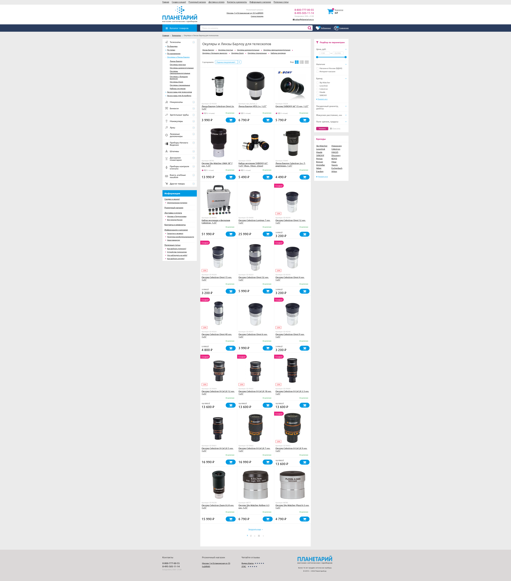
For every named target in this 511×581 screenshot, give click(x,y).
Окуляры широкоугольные (182, 68)
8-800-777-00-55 (304, 9)
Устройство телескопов (177, 252)
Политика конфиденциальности (180, 237)
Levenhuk (324, 85)
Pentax (319, 158)
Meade (322, 92)
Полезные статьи (281, 2)
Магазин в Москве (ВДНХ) (331, 68)
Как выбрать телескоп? (176, 248)
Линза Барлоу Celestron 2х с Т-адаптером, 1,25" (290, 164)
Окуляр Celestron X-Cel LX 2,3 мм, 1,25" (292, 392)
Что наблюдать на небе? (177, 255)
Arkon (334, 171)
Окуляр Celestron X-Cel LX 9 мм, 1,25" (291, 449)
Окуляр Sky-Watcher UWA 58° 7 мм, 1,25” (217, 164)
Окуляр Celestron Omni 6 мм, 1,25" (252, 335)
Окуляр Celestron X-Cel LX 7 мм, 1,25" (254, 449)
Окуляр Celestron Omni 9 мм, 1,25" (289, 335)
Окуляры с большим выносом (179, 77)
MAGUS (334, 152)
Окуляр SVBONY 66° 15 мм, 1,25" (291, 106)
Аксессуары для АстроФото (179, 95)
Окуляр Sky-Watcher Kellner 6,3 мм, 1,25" (253, 506)
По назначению (173, 53)
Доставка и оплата (216, 2)
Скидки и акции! (179, 2)
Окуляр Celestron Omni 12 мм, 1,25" (290, 221)
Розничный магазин (197, 2)
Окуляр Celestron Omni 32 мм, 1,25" (253, 278)
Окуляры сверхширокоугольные (180, 72)
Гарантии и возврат (175, 233)
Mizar (334, 161)
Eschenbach (336, 168)
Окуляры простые (178, 64)
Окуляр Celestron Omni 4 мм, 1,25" (289, 278)
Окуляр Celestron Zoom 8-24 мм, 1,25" (218, 506)
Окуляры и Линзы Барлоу (178, 57)
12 (259, 535)
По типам (171, 50)
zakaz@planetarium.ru (304, 19)
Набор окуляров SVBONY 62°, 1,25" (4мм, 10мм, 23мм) (253, 164)
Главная (165, 2)
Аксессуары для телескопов (179, 92)
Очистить (336, 128)
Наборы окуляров (178, 88)
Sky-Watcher (325, 82)
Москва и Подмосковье (176, 216)
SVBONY (323, 95)
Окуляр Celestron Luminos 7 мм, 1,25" (254, 221)
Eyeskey (319, 171)
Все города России (174, 220)
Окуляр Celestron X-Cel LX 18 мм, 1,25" (254, 392)
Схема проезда (257, 16)
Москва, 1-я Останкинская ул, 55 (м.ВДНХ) (245, 13)
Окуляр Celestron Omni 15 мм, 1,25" (217, 278)
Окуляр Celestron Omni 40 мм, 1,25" (217, 335)
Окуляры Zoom (176, 82)
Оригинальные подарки (177, 202)
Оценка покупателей (226, 62)
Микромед (336, 145)
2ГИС (244, 566)
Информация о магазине (260, 2)
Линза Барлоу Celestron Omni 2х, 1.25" (218, 107)
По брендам (172, 46)
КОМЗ (334, 158)
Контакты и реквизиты (237, 2)
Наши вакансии (173, 240)
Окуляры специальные (180, 85)
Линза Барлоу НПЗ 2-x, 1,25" (252, 106)
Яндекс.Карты (248, 563)
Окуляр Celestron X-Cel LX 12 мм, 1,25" (218, 392)
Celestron (324, 89)
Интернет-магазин (327, 71)
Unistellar (320, 165)
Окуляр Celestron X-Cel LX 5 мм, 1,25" (217, 449)
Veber (319, 168)
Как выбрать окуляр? (175, 258)
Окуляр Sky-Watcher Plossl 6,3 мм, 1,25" (292, 506)
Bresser (319, 161)
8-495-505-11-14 (304, 13)
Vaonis (334, 165)
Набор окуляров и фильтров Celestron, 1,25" (216, 221)
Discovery (335, 155)
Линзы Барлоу (176, 61)
